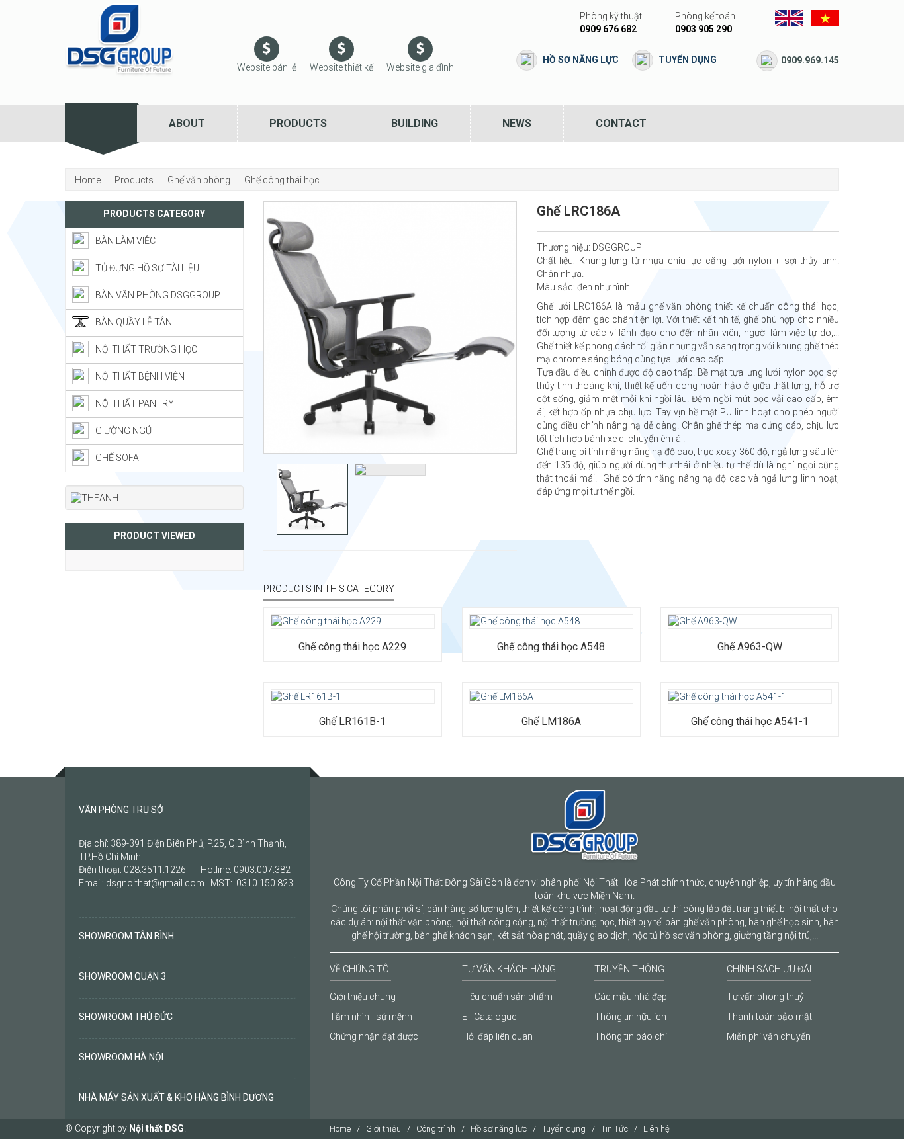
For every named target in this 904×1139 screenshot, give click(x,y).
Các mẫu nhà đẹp (630, 996)
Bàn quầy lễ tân (133, 322)
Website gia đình (420, 67)
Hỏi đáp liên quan (497, 1036)
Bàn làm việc (125, 240)
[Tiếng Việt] (825, 17)
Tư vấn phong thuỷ (765, 996)
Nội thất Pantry (134, 403)
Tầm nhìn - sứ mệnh (371, 1016)
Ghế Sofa (117, 457)
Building (414, 123)
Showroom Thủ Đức (126, 1016)
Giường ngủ (123, 430)
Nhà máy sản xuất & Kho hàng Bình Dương (176, 1097)
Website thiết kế (341, 67)
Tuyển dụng (687, 59)
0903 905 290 (703, 29)
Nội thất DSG (156, 1128)
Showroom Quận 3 (122, 976)
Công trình (435, 1129)
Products (298, 123)
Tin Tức (614, 1129)
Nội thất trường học (146, 349)
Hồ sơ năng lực (581, 59)
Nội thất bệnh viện (140, 376)
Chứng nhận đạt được (374, 1036)
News (516, 123)
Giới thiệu (383, 1129)
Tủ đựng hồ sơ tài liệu (147, 268)
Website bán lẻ (266, 67)
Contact (621, 123)
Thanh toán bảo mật (769, 1016)
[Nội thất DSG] (119, 39)
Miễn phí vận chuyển (769, 1036)
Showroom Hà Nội (121, 1057)
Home (340, 1129)
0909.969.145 (810, 60)
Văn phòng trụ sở (121, 809)
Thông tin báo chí (630, 1036)
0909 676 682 (608, 29)
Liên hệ (656, 1129)
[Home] (101, 123)
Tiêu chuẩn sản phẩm (507, 996)
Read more (310, 607)
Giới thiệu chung (363, 996)
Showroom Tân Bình (126, 936)
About (187, 123)
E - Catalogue (489, 1016)
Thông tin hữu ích (630, 1016)
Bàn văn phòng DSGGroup (157, 295)
